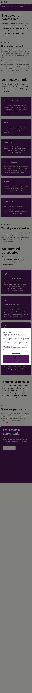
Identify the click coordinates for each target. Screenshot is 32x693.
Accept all (16, 361)
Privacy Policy (10, 346)
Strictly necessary (16, 357)
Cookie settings (16, 353)
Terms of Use (16, 349)
